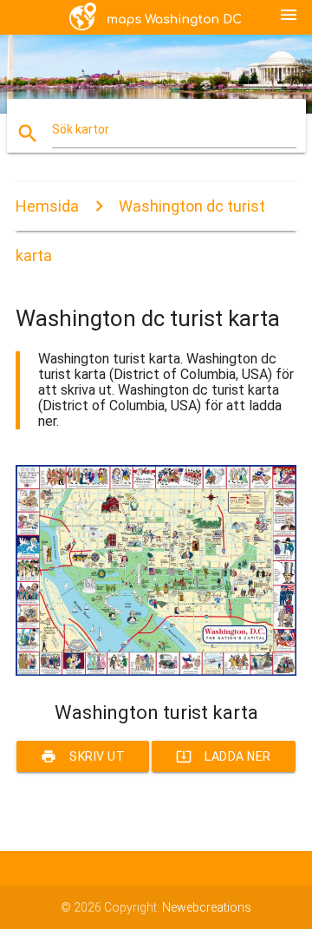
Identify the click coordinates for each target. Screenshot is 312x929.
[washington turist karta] (156, 671)
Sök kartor (80, 129)
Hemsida (47, 206)
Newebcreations (206, 907)
